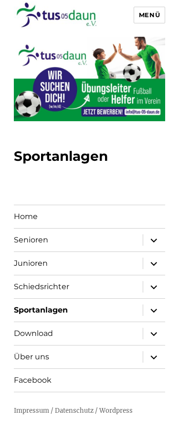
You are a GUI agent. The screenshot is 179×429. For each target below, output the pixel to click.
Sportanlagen (41, 309)
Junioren (31, 263)
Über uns (31, 356)
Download (33, 333)
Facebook (33, 380)
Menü (149, 15)
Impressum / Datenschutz (54, 411)
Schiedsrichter (41, 286)
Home (26, 216)
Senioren (31, 239)
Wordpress (116, 411)
